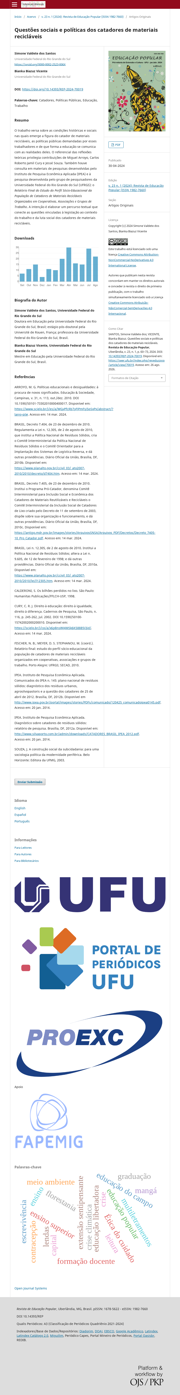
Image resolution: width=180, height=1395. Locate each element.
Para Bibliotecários (26, 861)
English (19, 808)
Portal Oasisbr (143, 1335)
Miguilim (56, 1335)
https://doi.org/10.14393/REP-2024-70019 (52, 89)
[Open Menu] (14, 4)
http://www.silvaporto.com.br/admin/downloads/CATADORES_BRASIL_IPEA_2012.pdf (76, 734)
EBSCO (109, 1331)
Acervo (31, 17)
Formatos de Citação (125, 378)
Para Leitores (23, 848)
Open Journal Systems (30, 1288)
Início (18, 17)
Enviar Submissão (30, 782)
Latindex (151, 1331)
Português (22, 821)
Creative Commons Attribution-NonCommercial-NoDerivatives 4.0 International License (133, 259)
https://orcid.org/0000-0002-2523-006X (40, 64)
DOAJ (99, 1331)
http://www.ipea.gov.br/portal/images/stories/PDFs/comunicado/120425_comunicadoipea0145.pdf (87, 702)
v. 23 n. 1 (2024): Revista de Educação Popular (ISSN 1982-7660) (82, 17)
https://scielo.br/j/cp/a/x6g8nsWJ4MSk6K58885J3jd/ (52, 628)
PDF (118, 145)
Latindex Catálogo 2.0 (32, 1335)
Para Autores (22, 854)
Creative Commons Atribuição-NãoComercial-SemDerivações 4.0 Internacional (130, 308)
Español (20, 815)
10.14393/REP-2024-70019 (125, 356)
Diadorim (86, 1331)
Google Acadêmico (129, 1331)
